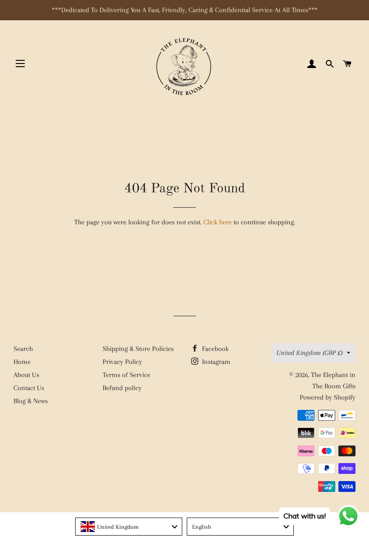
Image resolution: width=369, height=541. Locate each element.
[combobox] (128, 527)
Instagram (215, 362)
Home (22, 362)
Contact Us (29, 388)
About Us (26, 375)
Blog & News (31, 401)
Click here (217, 222)
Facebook (214, 349)
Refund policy (122, 388)
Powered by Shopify (328, 397)
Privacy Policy (122, 362)
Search (23, 349)
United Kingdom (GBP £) (309, 353)
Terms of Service (126, 375)
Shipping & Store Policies (138, 349)
